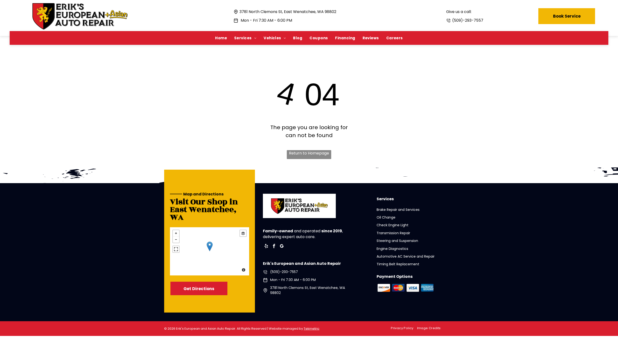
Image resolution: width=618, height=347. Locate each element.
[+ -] (209, 251)
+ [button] (176, 233)
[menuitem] (221, 38)
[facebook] (274, 247)
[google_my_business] (281, 247)
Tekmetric (311, 328)
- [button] (176, 239)
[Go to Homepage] (80, 5)
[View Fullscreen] (176, 249)
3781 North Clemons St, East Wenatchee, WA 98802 (287, 11)
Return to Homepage (309, 153)
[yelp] (266, 247)
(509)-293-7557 (467, 20)
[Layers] (243, 233)
